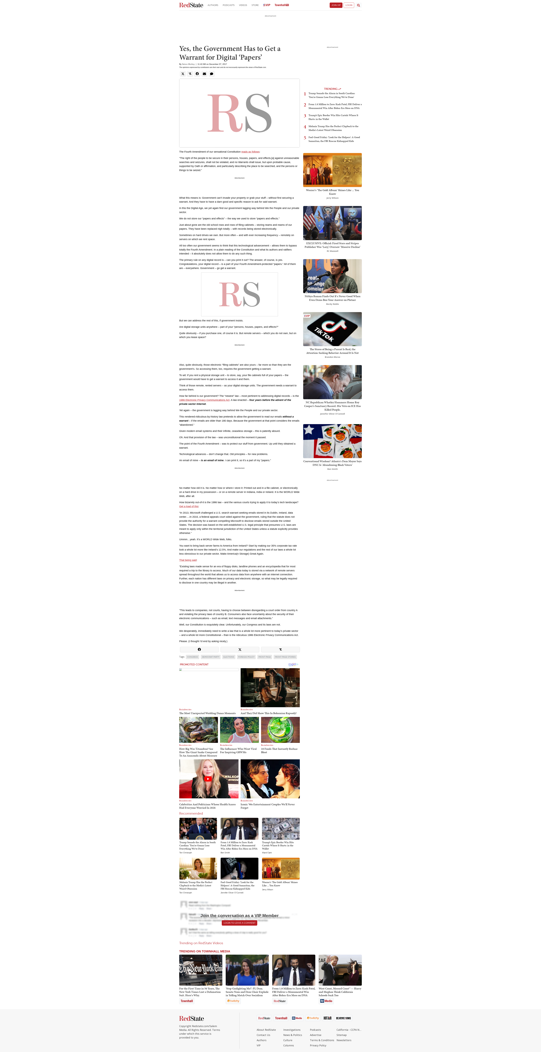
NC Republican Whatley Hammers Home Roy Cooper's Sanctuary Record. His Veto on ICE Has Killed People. (332, 406)
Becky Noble (332, 304)
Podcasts (229, 5)
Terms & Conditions (322, 1040)
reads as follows (250, 151)
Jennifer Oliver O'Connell (232, 893)
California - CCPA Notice (349, 1029)
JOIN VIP (336, 5)
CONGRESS (192, 657)
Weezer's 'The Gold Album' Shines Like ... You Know (280, 883)
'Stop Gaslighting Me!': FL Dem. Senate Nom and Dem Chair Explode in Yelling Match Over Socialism (247, 991)
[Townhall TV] (281, 5)
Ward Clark (267, 853)
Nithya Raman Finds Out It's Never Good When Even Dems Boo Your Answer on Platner (332, 298)
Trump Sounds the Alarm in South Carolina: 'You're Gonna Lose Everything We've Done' (197, 845)
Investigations (292, 1029)
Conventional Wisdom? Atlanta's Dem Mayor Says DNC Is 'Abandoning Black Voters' (332, 463)
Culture (287, 1040)
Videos (243, 5)
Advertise (315, 1035)
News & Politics (292, 1035)
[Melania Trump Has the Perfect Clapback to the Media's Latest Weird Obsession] (198, 868)
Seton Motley (188, 64)
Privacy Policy (318, 1045)
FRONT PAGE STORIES (285, 657)
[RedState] (191, 5)
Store (255, 5)
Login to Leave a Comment (239, 923)
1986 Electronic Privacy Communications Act (204, 400)
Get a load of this (188, 506)
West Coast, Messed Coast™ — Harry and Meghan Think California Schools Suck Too (340, 991)
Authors (213, 5)
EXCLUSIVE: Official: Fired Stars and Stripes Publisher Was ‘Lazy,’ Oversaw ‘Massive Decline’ (332, 245)
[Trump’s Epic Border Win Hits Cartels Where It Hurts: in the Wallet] (281, 828)
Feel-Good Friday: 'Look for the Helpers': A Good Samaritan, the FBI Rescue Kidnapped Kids (237, 885)
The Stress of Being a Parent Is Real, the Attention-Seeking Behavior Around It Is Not (332, 351)
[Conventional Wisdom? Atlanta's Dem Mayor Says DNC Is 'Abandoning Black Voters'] (332, 440)
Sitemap (342, 1035)
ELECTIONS (228, 657)
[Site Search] (358, 5)
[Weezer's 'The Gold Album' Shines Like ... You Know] (281, 868)
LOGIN (348, 5)
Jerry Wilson (267, 890)
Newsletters (344, 1040)
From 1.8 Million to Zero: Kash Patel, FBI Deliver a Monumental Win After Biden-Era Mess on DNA (239, 845)
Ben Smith (225, 853)
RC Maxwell (332, 251)
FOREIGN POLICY (246, 657)
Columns (288, 1045)
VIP (258, 1045)
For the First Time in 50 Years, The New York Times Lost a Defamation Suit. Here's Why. (200, 991)
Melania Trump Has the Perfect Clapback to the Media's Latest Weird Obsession (195, 885)
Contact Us (263, 1035)
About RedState (266, 1029)
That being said (188, 560)
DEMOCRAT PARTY (210, 657)
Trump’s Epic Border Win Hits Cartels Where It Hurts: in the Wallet (278, 845)
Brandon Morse (332, 357)
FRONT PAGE (265, 657)
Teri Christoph (185, 853)
